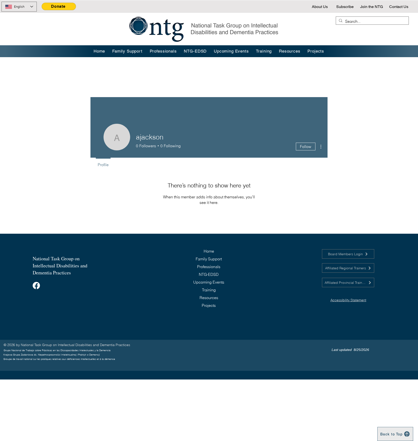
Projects (209, 305)
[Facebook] (36, 285)
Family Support (209, 258)
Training (209, 289)
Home (209, 251)
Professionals (208, 266)
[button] (264, 51)
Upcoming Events (208, 282)
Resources (209, 297)
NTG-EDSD (209, 274)
